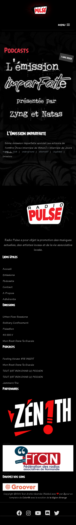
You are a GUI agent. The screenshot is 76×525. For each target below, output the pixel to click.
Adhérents (9, 299)
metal (5, 151)
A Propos (8, 293)
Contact (8, 287)
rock (15, 151)
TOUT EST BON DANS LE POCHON (23, 371)
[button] (64, 25)
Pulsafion (8, 329)
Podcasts (8, 281)
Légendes (57, 151)
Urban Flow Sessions (15, 317)
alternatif (43, 151)
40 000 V (8, 335)
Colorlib (26, 497)
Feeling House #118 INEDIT (18, 358)
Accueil (7, 269)
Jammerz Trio (11, 383)
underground (28, 151)
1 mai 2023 (66, 57)
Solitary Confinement (15, 323)
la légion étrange (58, 497)
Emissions (9, 275)
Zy (64, 493)
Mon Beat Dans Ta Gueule (18, 341)
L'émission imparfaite (26, 133)
